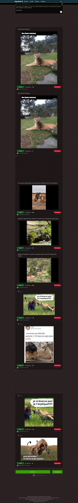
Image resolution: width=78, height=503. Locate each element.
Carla (27, 431)
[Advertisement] (39, 21)
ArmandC (28, 214)
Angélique (28, 465)
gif (20, 3)
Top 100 (31, 1)
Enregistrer (58, 87)
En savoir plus (19, 10)
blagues (17, 3)
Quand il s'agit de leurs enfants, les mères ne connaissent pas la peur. (38, 218)
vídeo (29, 3)
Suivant (32, 472)
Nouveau (37, 1)
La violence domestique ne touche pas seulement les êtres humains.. (38, 183)
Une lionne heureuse (24, 29)
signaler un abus (58, 88)
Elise (27, 287)
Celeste (27, 250)
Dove (27, 89)
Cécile (27, 367)
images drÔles (24, 3)
